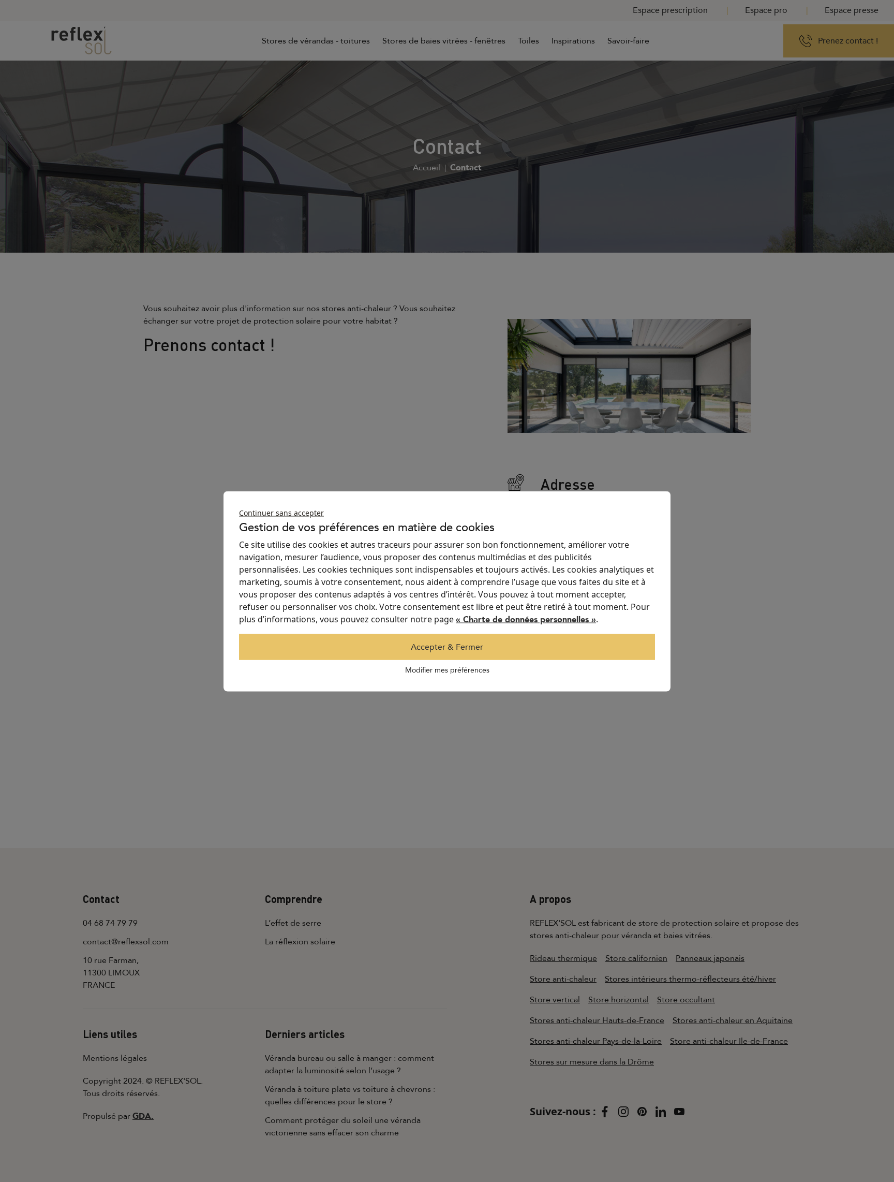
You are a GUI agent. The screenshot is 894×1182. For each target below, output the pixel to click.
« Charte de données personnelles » (526, 619)
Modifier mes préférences (447, 670)
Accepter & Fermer (447, 646)
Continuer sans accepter (281, 512)
